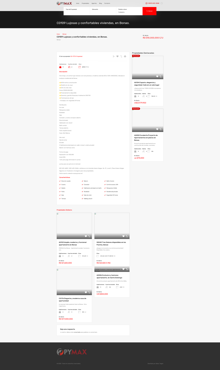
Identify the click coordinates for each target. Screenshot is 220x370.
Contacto (107, 3)
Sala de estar (88, 195)
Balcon (86, 181)
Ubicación (95, 9)
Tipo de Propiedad (71, 9)
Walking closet (88, 198)
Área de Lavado (66, 181)
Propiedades (85, 3)
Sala (62, 195)
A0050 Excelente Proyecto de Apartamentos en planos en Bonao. (146, 137)
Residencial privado (112, 191)
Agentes (94, 3)
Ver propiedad (147, 74)
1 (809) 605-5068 (153, 3)
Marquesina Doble (111, 188)
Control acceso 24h (112, 184)
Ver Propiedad (74, 234)
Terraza (63, 198)
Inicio (77, 3)
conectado (77, 332)
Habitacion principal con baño (92, 188)
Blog (100, 3)
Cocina (63, 184)
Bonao (64, 34)
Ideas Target (159, 363)
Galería (63, 188)
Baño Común (110, 181)
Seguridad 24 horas (112, 195)
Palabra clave (122, 9)
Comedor (86, 184)
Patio (63, 191)
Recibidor (86, 191)
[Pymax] (64, 4)
